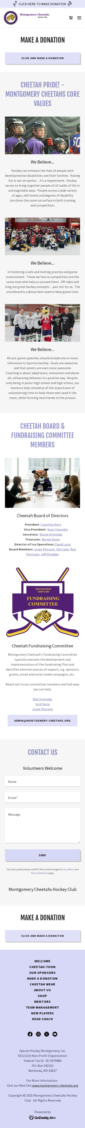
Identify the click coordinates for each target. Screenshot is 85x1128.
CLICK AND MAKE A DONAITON (42, 936)
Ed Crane (62, 549)
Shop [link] (42, 996)
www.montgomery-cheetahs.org (55, 1085)
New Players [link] (42, 1013)
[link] (26, 18)
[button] (79, 18)
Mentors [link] (42, 1001)
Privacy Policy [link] (67, 869)
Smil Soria (42, 704)
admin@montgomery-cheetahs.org (42, 720)
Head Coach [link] (42, 1019)
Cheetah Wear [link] (42, 984)
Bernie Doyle (51, 539)
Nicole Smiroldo (51, 534)
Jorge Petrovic (42, 709)
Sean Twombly (57, 529)
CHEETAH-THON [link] (42, 967)
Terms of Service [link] (39, 873)
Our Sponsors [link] (42, 972)
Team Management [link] (42, 1007)
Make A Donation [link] (42, 978)
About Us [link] (42, 990)
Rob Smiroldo (42, 699)
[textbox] (42, 781)
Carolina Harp (51, 524)
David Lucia (62, 544)
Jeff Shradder (50, 554)
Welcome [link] (42, 961)
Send (42, 855)
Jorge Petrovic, (45, 549)
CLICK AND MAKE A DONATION (42, 58)
